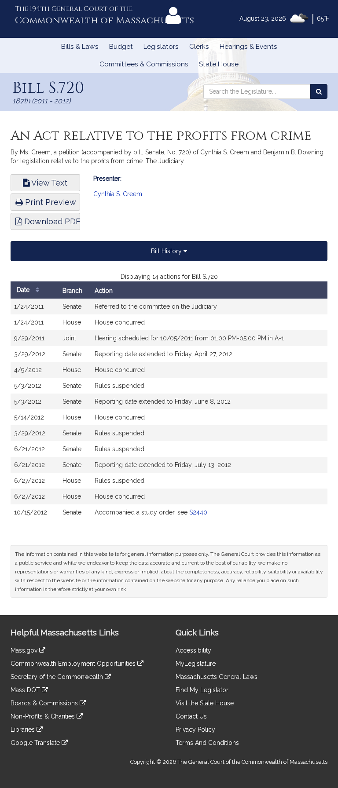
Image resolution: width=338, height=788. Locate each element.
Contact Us (191, 716)
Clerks (199, 47)
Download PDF (51, 221)
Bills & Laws (80, 47)
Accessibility (193, 650)
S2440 (198, 512)
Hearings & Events (248, 47)
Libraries (24, 729)
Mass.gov (25, 650)
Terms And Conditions (207, 742)
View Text (48, 182)
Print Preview (49, 202)
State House (219, 64)
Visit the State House (205, 703)
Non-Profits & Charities (44, 716)
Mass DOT (26, 689)
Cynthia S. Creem (117, 193)
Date (24, 289)
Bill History (167, 251)
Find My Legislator (202, 689)
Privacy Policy (195, 729)
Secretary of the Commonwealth (58, 676)
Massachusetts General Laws (216, 676)
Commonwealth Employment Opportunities (74, 663)
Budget (121, 47)
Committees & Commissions (143, 64)
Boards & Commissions (45, 703)
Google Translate (36, 742)
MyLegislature (196, 663)
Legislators (161, 47)
